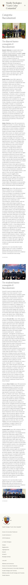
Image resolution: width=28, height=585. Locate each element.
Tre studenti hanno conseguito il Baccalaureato (10, 285)
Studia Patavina (6, 575)
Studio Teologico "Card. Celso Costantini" (14, 5)
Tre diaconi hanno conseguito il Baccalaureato (10, 44)
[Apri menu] (25, 5)
